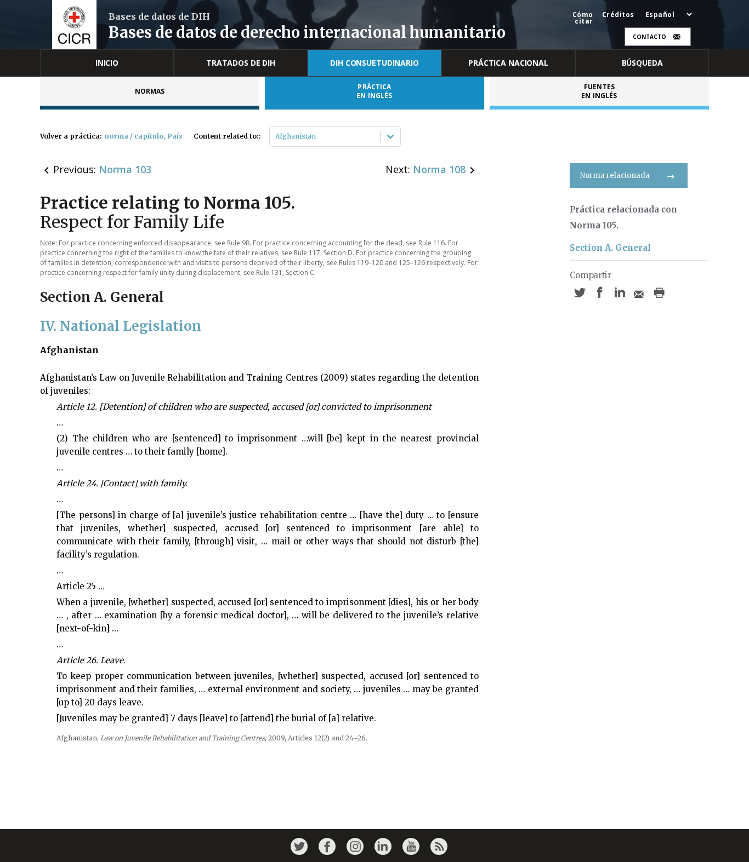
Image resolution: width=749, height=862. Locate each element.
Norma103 (125, 169)
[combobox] (276, 136)
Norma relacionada (615, 175)
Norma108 (439, 169)
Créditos (618, 15)
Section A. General (610, 248)
